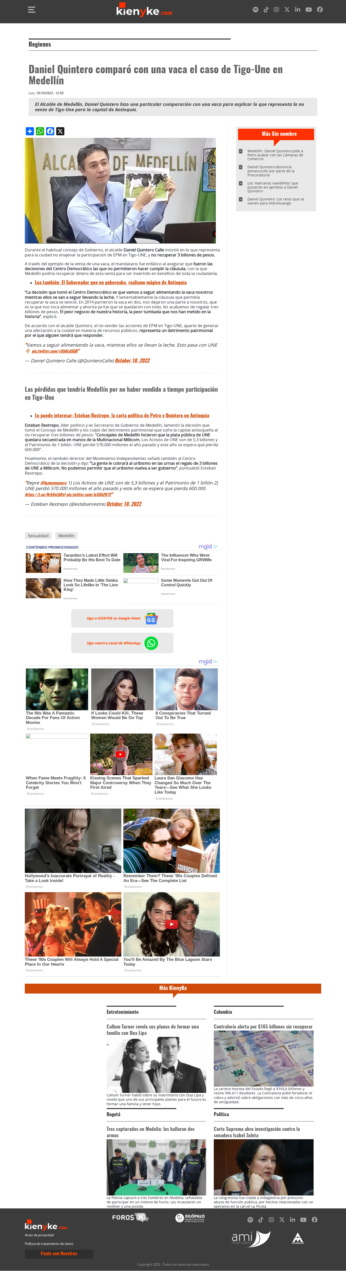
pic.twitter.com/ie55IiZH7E (88, 495)
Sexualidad (38, 535)
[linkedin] (297, 10)
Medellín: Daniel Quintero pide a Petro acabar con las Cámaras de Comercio (275, 154)
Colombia (223, 1012)
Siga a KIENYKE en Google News (114, 618)
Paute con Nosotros (59, 1254)
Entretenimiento (123, 1012)
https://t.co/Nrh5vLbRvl (45, 495)
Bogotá (113, 1114)
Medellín (66, 535)
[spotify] (255, 10)
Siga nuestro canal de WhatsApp (114, 642)
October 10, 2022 (132, 361)
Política (221, 1114)
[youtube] (308, 10)
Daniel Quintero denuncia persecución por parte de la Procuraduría (271, 170)
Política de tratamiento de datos (49, 1244)
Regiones (40, 45)
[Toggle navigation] (32, 9)
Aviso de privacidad (39, 1235)
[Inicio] (144, 9)
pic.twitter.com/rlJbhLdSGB (54, 351)
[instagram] (276, 10)
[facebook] (320, 10)
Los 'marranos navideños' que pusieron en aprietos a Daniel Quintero (272, 187)
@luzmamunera (53, 483)
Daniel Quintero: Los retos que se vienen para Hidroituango (275, 201)
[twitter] (287, 10)
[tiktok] (266, 10)
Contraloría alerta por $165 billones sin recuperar (263, 1027)
